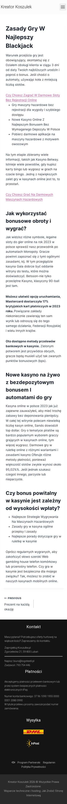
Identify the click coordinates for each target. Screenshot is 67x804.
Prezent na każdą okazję (16, 604)
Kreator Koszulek (16, 6)
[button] (62, 7)
